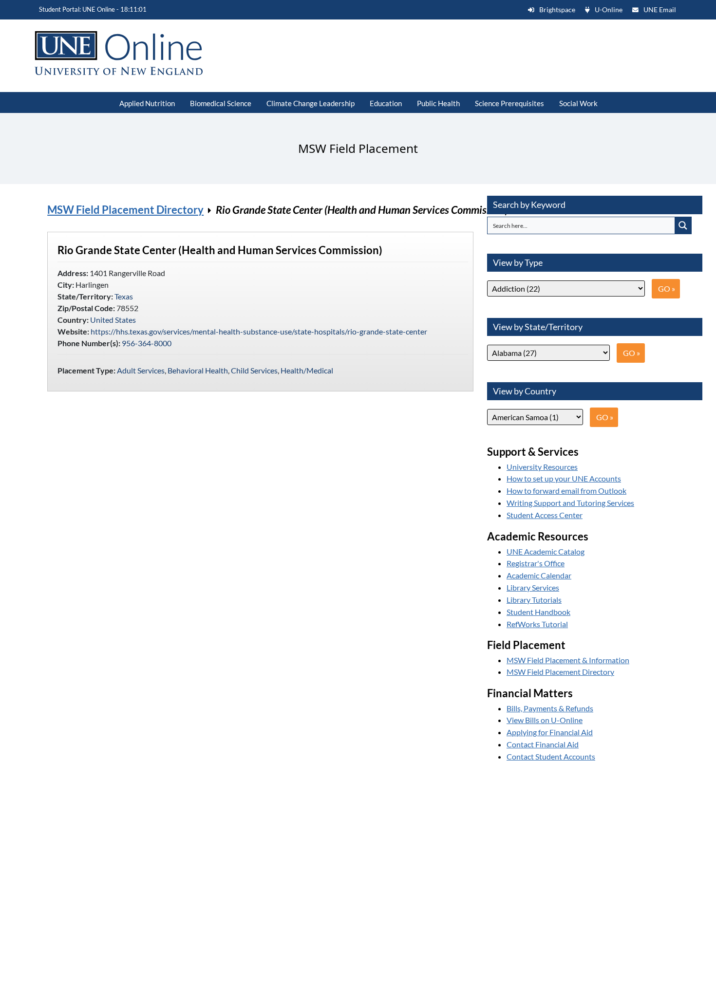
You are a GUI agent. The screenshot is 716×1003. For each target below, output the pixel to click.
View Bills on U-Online (545, 719)
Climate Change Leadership (310, 103)
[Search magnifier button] (683, 225)
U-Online (608, 9)
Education (386, 103)
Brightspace (557, 9)
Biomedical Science (220, 103)
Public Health (438, 103)
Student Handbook (538, 611)
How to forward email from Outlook (566, 490)
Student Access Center (545, 515)
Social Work (578, 103)
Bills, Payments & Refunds (550, 708)
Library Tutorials (534, 599)
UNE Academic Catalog (545, 551)
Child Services (254, 370)
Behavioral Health (198, 370)
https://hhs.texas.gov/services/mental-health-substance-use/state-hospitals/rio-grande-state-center (259, 331)
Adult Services (141, 370)
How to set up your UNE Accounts (564, 478)
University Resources (542, 466)
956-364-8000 (146, 343)
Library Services (533, 587)
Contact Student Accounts (551, 756)
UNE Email (659, 9)
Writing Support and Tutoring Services (570, 502)
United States (113, 319)
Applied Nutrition (147, 103)
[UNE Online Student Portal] (115, 53)
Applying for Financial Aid (550, 732)
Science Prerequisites (509, 103)
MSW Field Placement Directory (125, 209)
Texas (123, 296)
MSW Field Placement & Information (568, 660)
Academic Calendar (539, 575)
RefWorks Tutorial (537, 624)
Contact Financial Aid (543, 744)
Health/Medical (307, 370)
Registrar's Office (536, 563)
